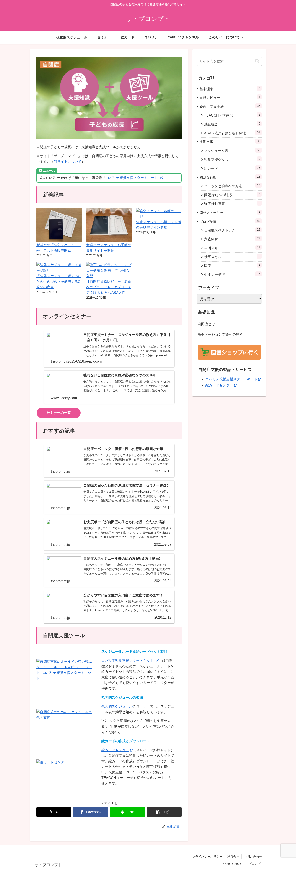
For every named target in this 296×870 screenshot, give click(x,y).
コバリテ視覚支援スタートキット (231, 379)
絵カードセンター (115, 750)
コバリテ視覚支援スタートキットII (132, 178)
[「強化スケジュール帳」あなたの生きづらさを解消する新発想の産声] (59, 267)
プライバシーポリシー (207, 856)
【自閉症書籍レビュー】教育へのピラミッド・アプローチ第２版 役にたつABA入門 (108, 287)
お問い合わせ (253, 856)
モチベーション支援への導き (220, 334)
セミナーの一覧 (59, 413)
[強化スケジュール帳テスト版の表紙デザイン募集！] (159, 213)
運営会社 (233, 856)
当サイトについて (67, 161)
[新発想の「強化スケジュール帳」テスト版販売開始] (59, 225)
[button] (164, 812)
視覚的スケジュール (117, 706)
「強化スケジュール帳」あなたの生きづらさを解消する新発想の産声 (58, 281)
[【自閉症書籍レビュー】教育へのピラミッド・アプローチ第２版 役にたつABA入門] (109, 270)
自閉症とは (206, 324)
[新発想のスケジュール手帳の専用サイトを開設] (109, 225)
